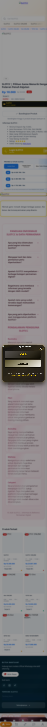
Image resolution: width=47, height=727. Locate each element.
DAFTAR (23, 363)
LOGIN (23, 354)
